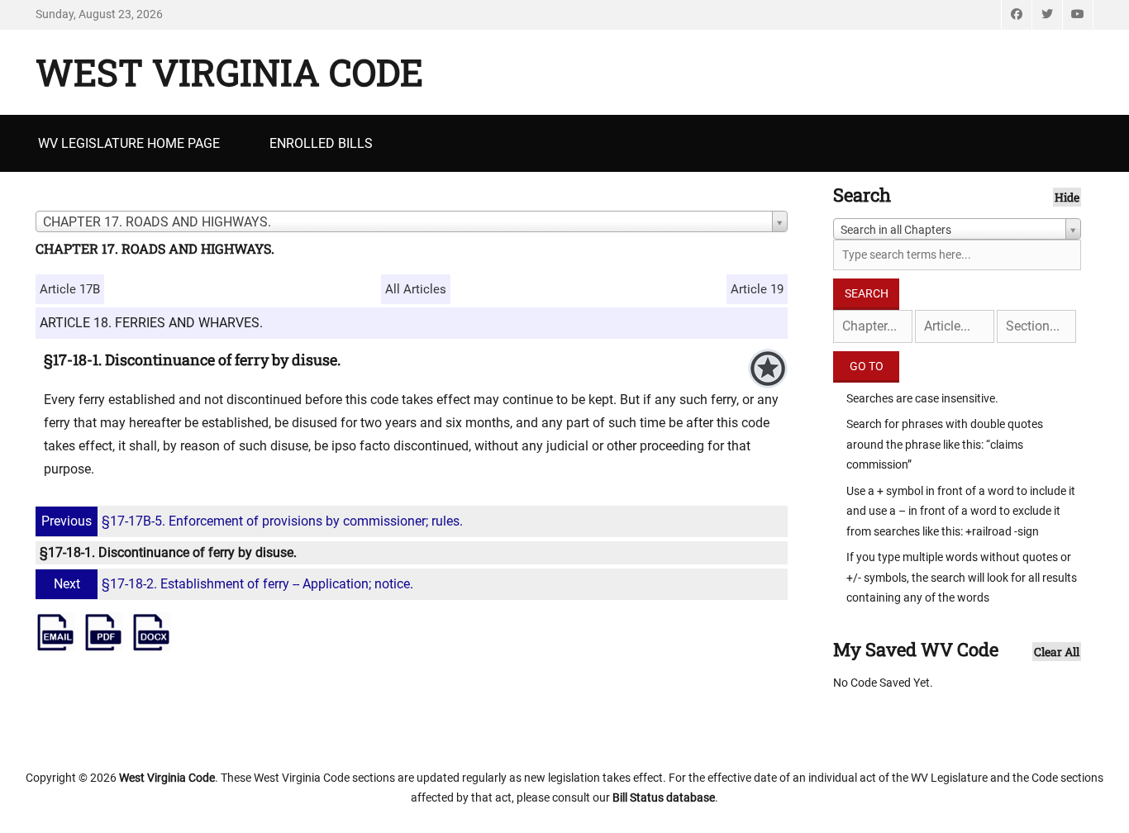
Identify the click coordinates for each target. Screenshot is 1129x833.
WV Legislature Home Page (129, 143)
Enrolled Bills (321, 143)
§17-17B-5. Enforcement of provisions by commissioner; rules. (252, 521)
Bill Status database (663, 797)
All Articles (415, 289)
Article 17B (70, 289)
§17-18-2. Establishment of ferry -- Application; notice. (233, 584)
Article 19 (757, 289)
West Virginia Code (229, 72)
